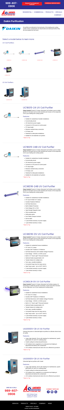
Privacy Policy (29, 406)
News (50, 403)
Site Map (36, 406)
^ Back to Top (26, 137)
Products (49, 12)
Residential (27, 12)
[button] (32, 12)
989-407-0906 (11, 392)
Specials (58, 12)
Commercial (38, 12)
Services (15, 403)
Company (57, 15)
